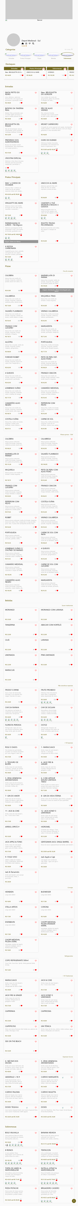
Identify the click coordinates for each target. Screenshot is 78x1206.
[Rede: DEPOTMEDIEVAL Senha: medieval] (30, 43)
